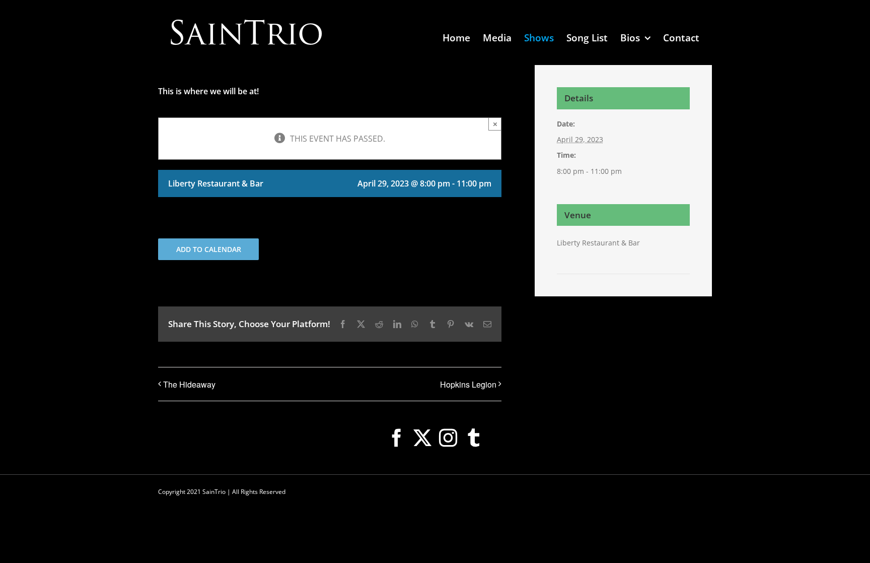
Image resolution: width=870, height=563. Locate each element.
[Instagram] (448, 438)
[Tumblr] (474, 438)
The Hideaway (189, 384)
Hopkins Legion (468, 384)
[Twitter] (422, 438)
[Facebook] (397, 438)
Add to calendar (208, 249)
